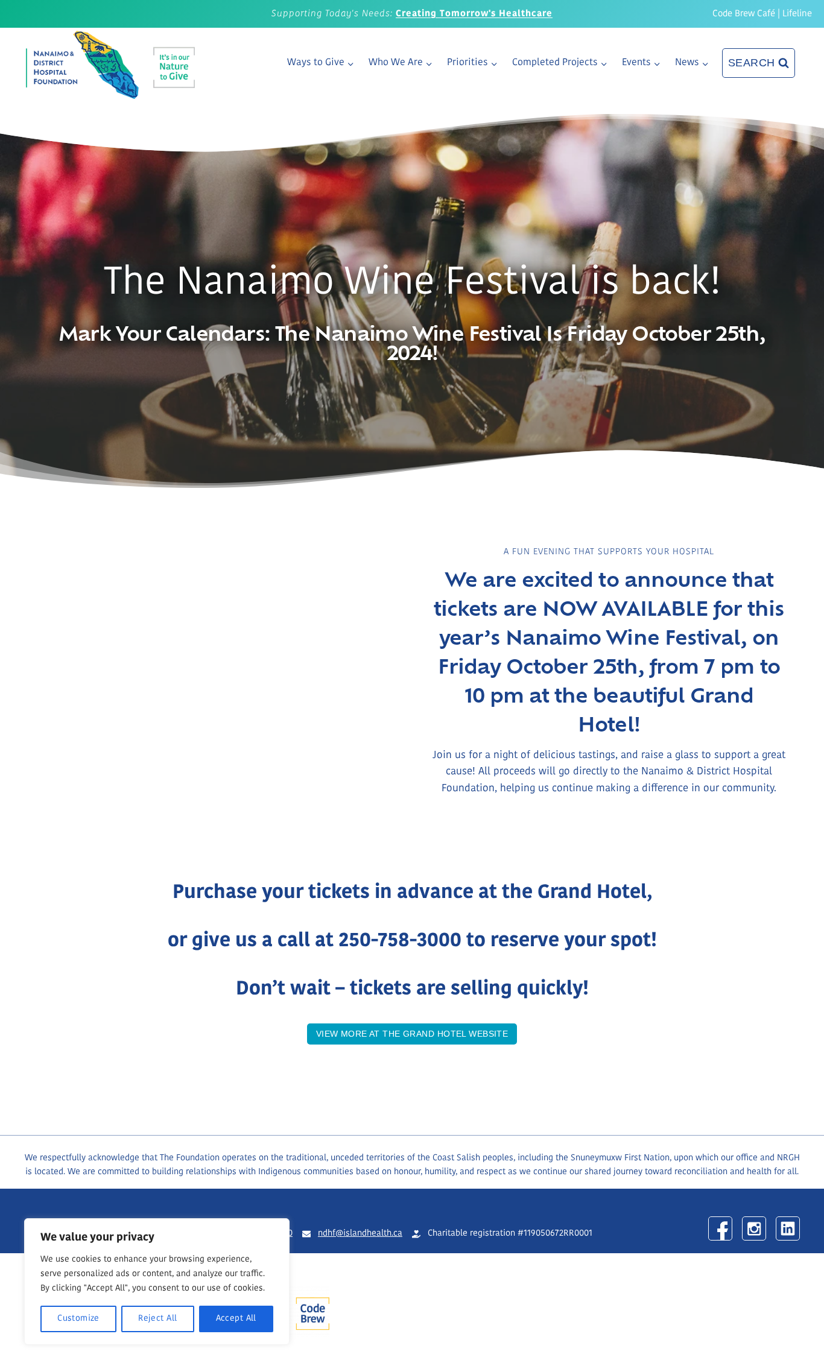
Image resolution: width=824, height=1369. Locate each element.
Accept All (236, 1318)
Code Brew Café (743, 14)
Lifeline (797, 14)
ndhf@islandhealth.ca (360, 1233)
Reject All (157, 1318)
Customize (78, 1318)
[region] (157, 1281)
